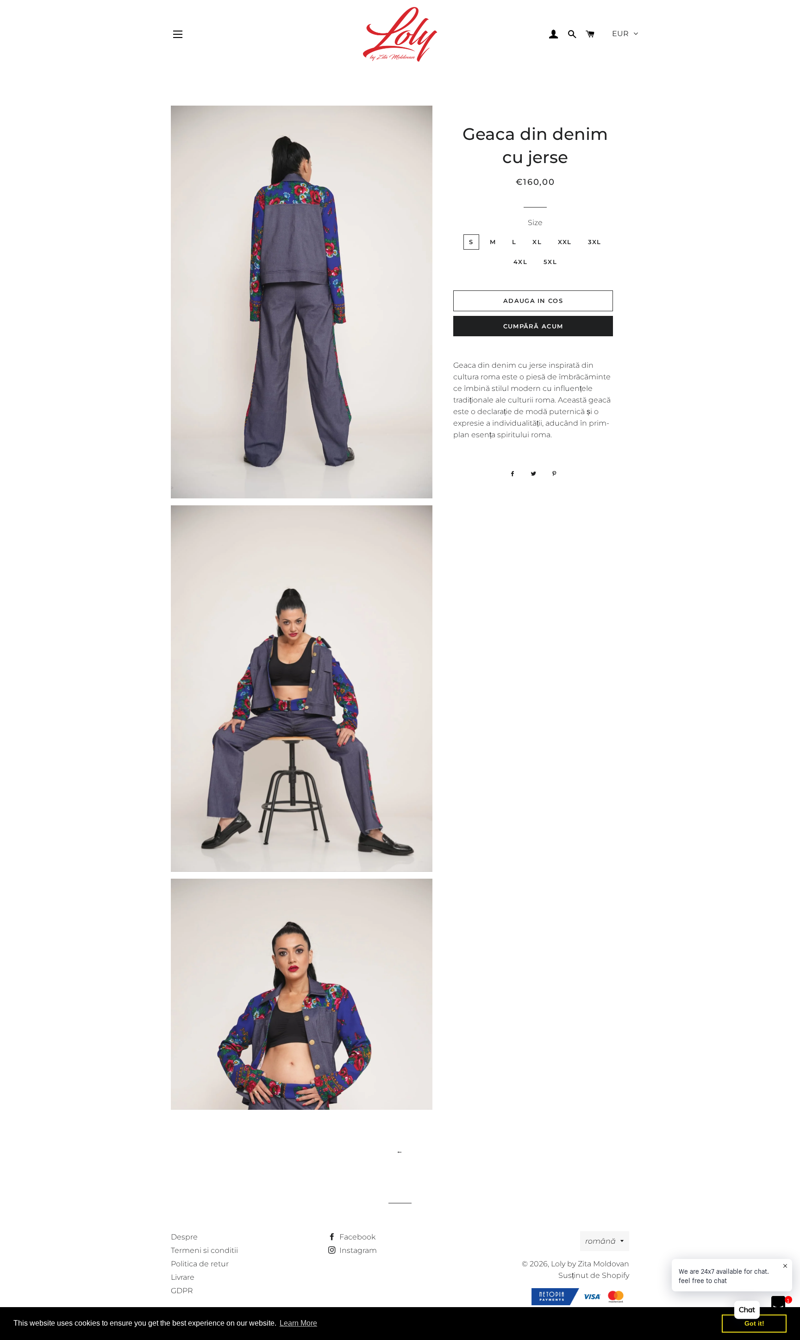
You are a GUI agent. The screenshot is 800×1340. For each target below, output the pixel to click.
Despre (184, 1237)
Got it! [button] (754, 1323)
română (600, 1241)
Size (535, 222)
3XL (594, 241)
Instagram (357, 1250)
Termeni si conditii (204, 1250)
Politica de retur (200, 1263)
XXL (565, 241)
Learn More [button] (298, 1323)
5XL (550, 261)
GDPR (182, 1290)
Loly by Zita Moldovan (590, 1263)
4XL (520, 261)
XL (537, 241)
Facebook (356, 1237)
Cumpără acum (533, 326)
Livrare (182, 1277)
